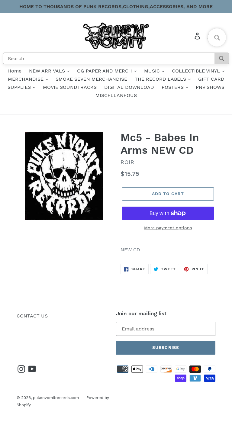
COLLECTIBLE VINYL (196, 71)
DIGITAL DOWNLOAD (129, 87)
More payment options (168, 227)
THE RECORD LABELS (161, 79)
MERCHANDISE (26, 79)
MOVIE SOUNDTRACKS (70, 87)
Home (14, 71)
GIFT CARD (211, 79)
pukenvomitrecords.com (56, 397)
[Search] (221, 58)
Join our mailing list (141, 314)
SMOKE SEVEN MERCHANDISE (91, 79)
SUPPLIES (20, 87)
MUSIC (152, 71)
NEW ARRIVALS (47, 71)
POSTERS (173, 87)
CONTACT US (32, 316)
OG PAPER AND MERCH (105, 71)
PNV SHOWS (210, 87)
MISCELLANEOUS (116, 95)
